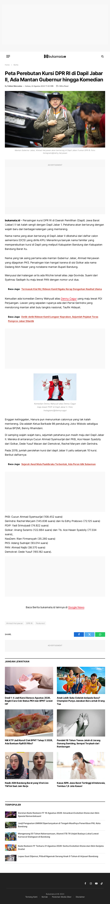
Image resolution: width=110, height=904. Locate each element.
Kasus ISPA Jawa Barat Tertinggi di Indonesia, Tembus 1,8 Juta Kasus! (81, 784)
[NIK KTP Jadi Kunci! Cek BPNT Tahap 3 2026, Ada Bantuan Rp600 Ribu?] (29, 723)
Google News (76, 607)
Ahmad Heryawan (14, 623)
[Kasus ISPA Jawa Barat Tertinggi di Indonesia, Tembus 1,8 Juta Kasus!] (81, 765)
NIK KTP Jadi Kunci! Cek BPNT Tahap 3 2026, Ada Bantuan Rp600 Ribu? (29, 742)
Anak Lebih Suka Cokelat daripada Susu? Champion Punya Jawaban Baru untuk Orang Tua (81, 701)
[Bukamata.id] (55, 56)
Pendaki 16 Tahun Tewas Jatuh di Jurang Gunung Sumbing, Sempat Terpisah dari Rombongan (78, 743)
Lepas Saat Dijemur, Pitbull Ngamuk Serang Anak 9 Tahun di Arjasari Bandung (58, 856)
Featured (40, 623)
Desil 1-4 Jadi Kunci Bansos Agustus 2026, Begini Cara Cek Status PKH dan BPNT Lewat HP (29, 701)
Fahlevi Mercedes (14, 86)
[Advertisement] (55, 24)
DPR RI (29, 623)
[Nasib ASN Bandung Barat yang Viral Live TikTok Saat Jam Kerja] (29, 765)
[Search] (102, 56)
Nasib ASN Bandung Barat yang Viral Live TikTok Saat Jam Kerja (26, 784)
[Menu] (8, 56)
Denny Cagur (69, 298)
